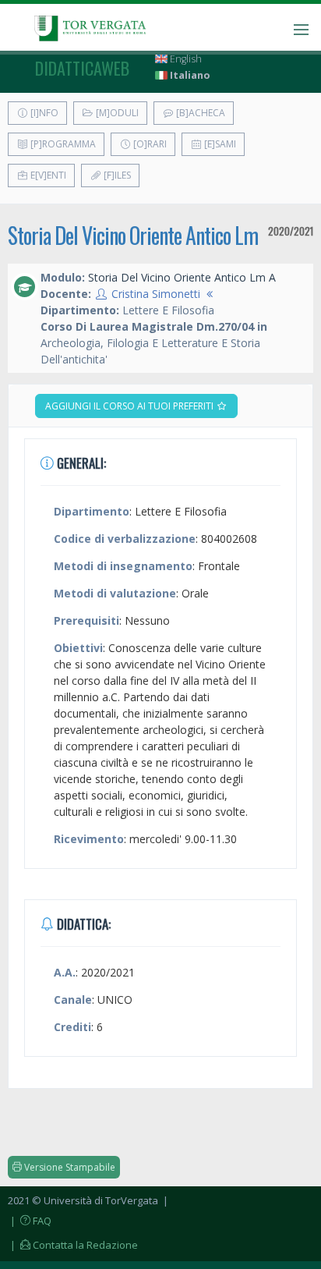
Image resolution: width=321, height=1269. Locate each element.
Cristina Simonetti (155, 293)
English (185, 59)
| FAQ (29, 1221)
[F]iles (116, 175)
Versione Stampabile (68, 1167)
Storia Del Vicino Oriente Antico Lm (133, 235)
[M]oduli (116, 112)
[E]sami (219, 144)
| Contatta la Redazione (73, 1245)
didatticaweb (82, 67)
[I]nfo (43, 112)
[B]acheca (199, 112)
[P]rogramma (62, 144)
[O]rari (149, 144)
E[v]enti (47, 175)
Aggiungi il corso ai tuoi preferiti (130, 406)
